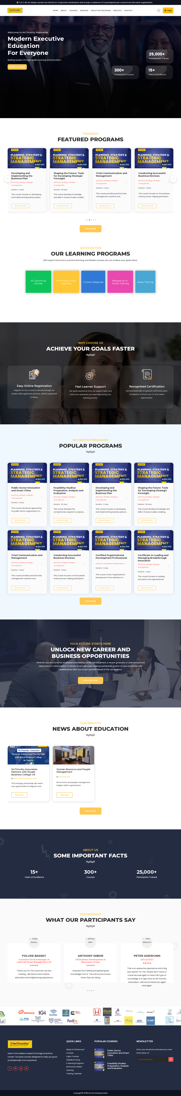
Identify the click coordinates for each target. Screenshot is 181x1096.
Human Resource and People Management (73, 770)
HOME (55, 10)
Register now (20, 206)
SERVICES (84, 10)
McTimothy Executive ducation (25, 778)
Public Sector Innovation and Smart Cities (118, 1052)
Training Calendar (74, 1073)
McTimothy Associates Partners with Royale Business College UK (24, 772)
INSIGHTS (117, 10)
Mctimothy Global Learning (74, 1068)
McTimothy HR (64, 777)
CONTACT (128, 10)
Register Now (90, 680)
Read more (19, 795)
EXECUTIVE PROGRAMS (101, 10)
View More (90, 229)
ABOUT (64, 10)
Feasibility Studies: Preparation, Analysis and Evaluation (118, 1065)
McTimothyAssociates (98, 1093)
